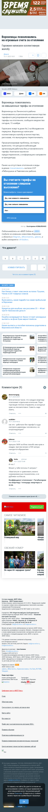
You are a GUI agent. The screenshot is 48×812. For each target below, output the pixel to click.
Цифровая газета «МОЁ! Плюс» (12, 691)
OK (24, 801)
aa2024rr (12, 419)
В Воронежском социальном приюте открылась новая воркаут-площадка (14, 360)
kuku (16, 459)
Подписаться (37, 507)
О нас (4, 696)
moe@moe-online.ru (30, 624)
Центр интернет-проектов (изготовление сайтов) (19, 746)
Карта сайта (6, 713)
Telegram (16, 237)
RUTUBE (38, 669)
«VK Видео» (23, 239)
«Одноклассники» (23, 669)
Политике (18, 793)
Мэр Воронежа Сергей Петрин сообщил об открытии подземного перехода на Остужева (15, 338)
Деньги (6, 54)
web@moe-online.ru (17, 624)
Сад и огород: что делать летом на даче (16, 707)
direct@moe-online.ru (12, 651)
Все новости (6, 718)
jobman (12, 439)
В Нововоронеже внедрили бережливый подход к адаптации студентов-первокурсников (13, 349)
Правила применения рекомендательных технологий (20, 741)
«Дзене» (37, 237)
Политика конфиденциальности (13, 735)
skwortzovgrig (14, 395)
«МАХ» (36, 231)
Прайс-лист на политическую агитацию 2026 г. (18, 724)
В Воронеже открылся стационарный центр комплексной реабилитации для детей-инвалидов (14, 371)
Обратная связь (7, 702)
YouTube (32, 669)
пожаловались (17, 168)
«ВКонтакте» (27, 237)
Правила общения (8, 730)
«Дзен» (4, 669)
